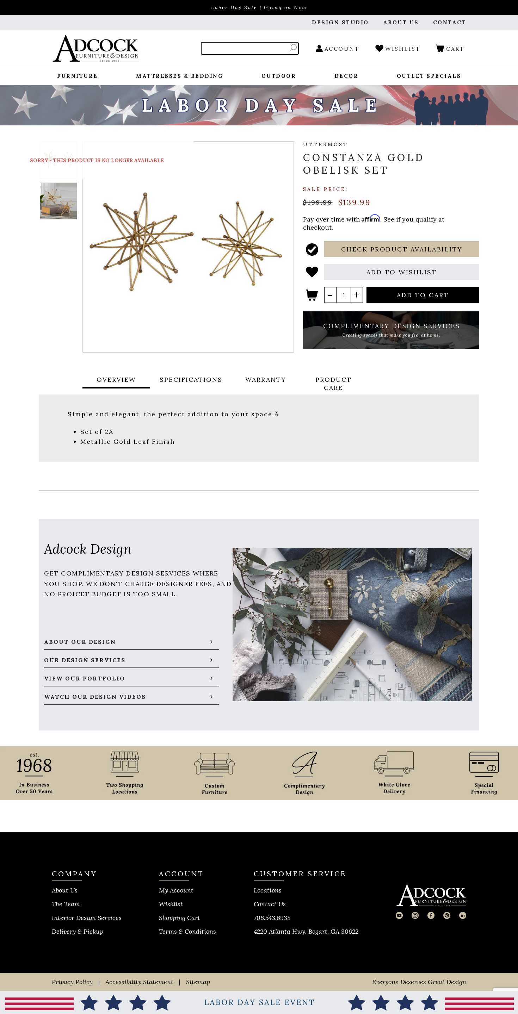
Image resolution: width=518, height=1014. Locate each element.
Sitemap (198, 982)
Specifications (191, 379)
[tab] (116, 383)
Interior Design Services (87, 918)
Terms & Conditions (187, 931)
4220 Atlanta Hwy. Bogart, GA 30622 (306, 931)
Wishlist (171, 904)
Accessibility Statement (139, 982)
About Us (65, 890)
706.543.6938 (272, 918)
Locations (268, 890)
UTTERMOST (325, 144)
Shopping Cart (179, 918)
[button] (401, 249)
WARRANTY (265, 379)
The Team (66, 904)
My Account (176, 890)
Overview (116, 379)
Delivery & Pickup (77, 931)
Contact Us (270, 904)
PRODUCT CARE (333, 383)
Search (293, 48)
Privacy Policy (72, 982)
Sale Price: (325, 189)
